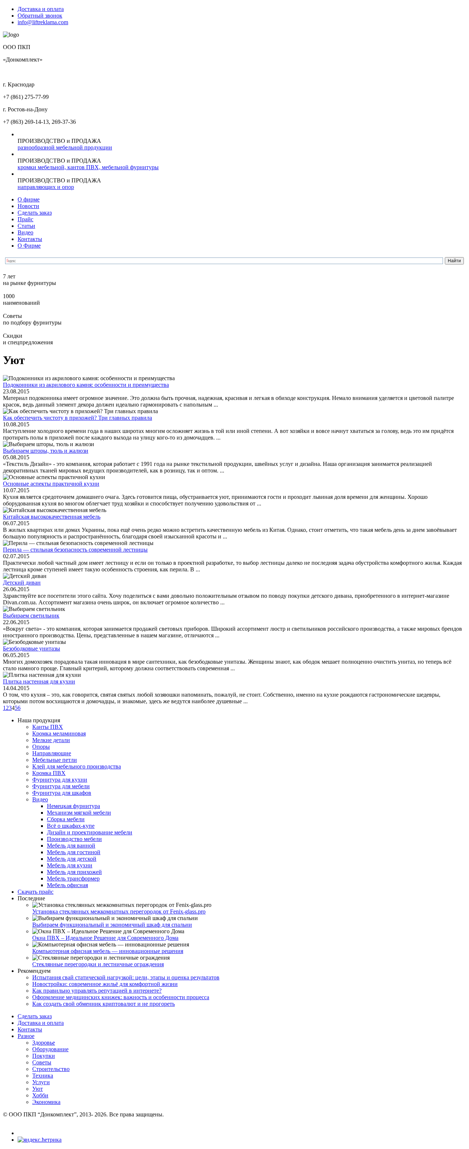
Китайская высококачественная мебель (51, 517)
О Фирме (29, 245)
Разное (26, 1036)
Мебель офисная (67, 885)
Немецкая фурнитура (73, 806)
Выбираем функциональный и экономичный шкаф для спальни (112, 925)
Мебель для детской (71, 859)
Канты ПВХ (47, 727)
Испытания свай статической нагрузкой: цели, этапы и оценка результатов (125, 977)
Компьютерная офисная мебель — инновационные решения (107, 951)
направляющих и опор (46, 187)
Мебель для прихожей (74, 872)
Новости (28, 206)
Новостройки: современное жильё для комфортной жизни (105, 984)
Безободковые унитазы (31, 648)
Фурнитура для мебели (61, 786)
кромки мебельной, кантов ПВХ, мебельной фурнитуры (88, 167)
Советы (41, 1062)
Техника (42, 1075)
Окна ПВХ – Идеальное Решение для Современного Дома (105, 938)
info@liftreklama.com (43, 22)
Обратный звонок (40, 15)
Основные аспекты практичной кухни (51, 484)
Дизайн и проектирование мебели (89, 832)
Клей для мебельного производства (76, 766)
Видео (25, 232)
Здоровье (43, 1042)
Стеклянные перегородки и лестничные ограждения (98, 964)
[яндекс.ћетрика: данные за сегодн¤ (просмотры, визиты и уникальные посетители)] (40, 1140)
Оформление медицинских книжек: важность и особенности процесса (120, 997)
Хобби (40, 1095)
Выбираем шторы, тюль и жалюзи (45, 451)
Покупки (43, 1056)
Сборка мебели (66, 819)
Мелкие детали (51, 740)
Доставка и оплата (41, 9)
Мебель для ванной (71, 845)
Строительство (51, 1069)
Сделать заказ (35, 213)
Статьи (26, 226)
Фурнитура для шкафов (61, 793)
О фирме (29, 199)
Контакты (30, 239)
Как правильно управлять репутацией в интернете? (97, 990)
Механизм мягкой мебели (79, 812)
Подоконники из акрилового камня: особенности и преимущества (86, 385)
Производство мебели (74, 839)
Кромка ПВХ (49, 773)
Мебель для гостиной (73, 852)
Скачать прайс (35, 892)
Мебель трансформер (73, 878)
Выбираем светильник (31, 615)
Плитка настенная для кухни (39, 681)
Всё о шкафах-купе (71, 826)
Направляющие (51, 753)
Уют (37, 1089)
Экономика (46, 1102)
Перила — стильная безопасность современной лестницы (75, 549)
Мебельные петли (54, 760)
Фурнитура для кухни (59, 779)
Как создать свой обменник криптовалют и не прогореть (103, 1004)
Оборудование (50, 1049)
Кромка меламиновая (59, 733)
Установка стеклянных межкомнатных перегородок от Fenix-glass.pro (119, 911)
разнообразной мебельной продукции (65, 147)
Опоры (41, 747)
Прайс (25, 219)
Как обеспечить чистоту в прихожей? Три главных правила (77, 418)
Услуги (41, 1082)
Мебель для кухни (69, 865)
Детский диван (22, 582)
